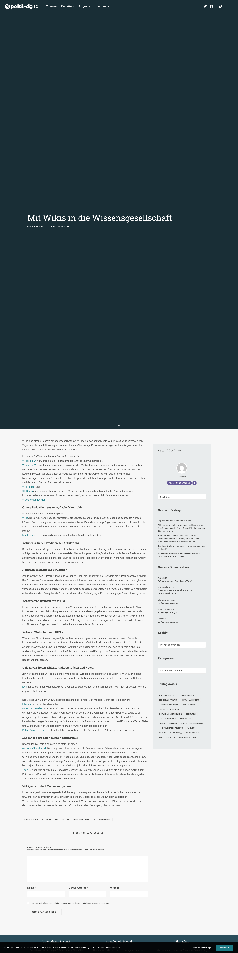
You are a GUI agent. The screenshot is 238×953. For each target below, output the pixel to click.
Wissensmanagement (34, 499)
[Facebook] (212, 6)
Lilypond (27, 704)
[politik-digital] (22, 6)
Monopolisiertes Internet (171, 728)
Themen (51, 6)
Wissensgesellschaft (81, 819)
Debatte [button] (66, 6)
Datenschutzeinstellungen (202, 948)
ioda (24, 686)
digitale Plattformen (169, 709)
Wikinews (27, 465)
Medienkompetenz (31, 819)
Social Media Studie (187, 737)
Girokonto (185, 719)
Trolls (25, 769)
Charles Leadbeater (191, 700)
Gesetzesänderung (168, 719)
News (52, 226)
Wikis (25, 517)
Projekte (84, 6)
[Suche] (182, 497)
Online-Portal (193, 733)
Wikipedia (27, 460)
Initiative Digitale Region (192, 723)
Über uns (100, 6)
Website (114, 887)
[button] (232, 6)
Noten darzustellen (32, 708)
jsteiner (65, 226)
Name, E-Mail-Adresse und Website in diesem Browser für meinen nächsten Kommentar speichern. (70, 903)
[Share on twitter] (77, 833)
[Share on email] (102, 833)
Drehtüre (191, 714)
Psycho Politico (167, 737)
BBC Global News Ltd (168, 700)
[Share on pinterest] (84, 833)
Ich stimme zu (224, 948)
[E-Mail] (194, 483)
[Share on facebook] (73, 833)
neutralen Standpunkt (34, 748)
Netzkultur (46, 819)
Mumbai (191, 728)
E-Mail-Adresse (78, 887)
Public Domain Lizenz (34, 730)
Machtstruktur (30, 535)
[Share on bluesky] (94, 833)
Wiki (56, 819)
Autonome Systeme (168, 695)
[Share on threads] (80, 833)
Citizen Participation (168, 705)
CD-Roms (27, 491)
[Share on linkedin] (87, 833)
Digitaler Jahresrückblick (171, 714)
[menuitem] (51, 6)
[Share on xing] (98, 833)
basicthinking (187, 695)
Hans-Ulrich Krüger (168, 723)
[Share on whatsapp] (91, 833)
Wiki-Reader (28, 486)
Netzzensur (176, 733)
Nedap (162, 733)
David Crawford (189, 705)
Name (31, 887)
